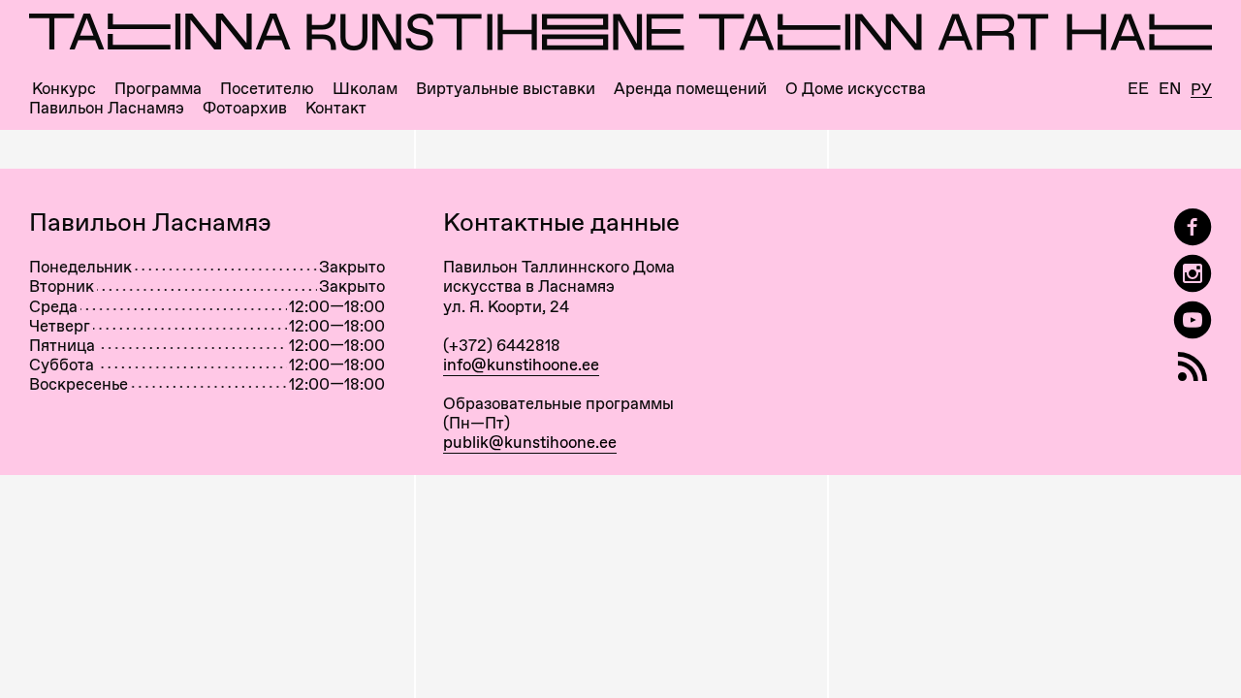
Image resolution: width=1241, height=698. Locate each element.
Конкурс (64, 88)
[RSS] (1192, 367)
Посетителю (267, 88)
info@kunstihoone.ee (521, 364)
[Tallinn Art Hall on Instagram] (1192, 274)
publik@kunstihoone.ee (530, 442)
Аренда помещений (690, 88)
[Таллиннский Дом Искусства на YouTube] (1192, 320)
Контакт (335, 108)
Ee (1138, 88)
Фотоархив (245, 108)
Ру (1201, 90)
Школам (365, 88)
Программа (158, 88)
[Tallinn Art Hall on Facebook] (1192, 227)
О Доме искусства (855, 88)
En (1170, 88)
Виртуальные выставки (505, 88)
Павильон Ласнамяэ (106, 108)
